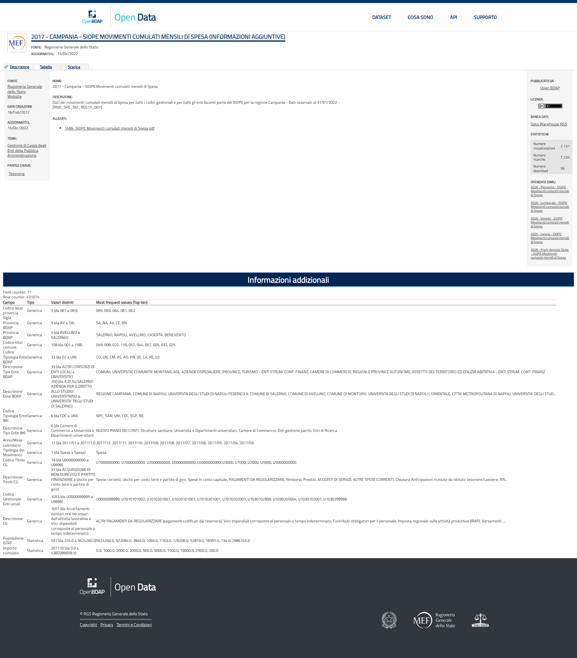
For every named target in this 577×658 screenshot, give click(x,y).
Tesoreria (17, 174)
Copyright (88, 624)
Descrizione (19, 67)
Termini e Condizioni (134, 624)
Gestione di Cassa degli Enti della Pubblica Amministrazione (27, 150)
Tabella (46, 67)
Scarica (74, 67)
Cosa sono (420, 17)
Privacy (106, 624)
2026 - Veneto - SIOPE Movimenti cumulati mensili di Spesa (550, 222)
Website (15, 96)
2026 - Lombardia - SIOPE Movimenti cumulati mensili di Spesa (550, 206)
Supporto (485, 17)
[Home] (92, 17)
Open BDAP (550, 88)
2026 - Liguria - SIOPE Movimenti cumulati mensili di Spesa (550, 238)
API (453, 17)
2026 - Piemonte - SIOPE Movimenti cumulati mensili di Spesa (550, 191)
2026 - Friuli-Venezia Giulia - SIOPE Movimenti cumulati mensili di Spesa (550, 253)
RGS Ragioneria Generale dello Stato (116, 613)
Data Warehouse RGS (549, 124)
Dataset (381, 17)
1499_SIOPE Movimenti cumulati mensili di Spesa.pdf (109, 128)
